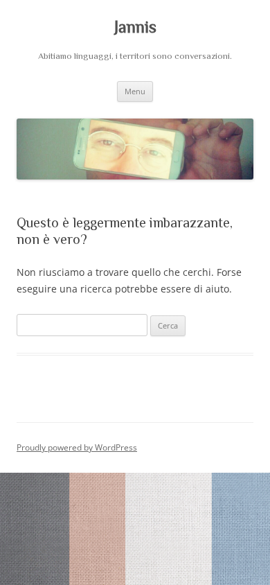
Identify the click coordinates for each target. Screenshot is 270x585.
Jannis (135, 26)
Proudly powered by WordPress (77, 447)
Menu (135, 91)
